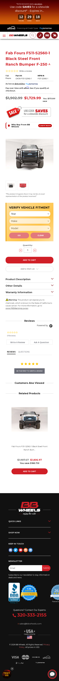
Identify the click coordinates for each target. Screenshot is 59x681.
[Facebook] (10, 550)
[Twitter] (15, 550)
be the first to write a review (29, 371)
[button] (47, 35)
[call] (40, 35)
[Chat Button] (52, 674)
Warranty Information (19, 292)
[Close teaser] (12, 668)
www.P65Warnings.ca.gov (17, 308)
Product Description (18, 279)
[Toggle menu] (4, 35)
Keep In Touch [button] (16, 544)
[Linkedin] (30, 550)
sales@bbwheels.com (30, 623)
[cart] (54, 35)
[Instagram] (25, 550)
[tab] (17, 342)
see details (38, 4)
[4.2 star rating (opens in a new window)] (29, 590)
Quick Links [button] (14, 521)
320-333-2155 (31, 615)
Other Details (14, 285)
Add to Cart (29, 471)
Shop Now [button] (14, 532)
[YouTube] (20, 550)
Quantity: (28, 245)
